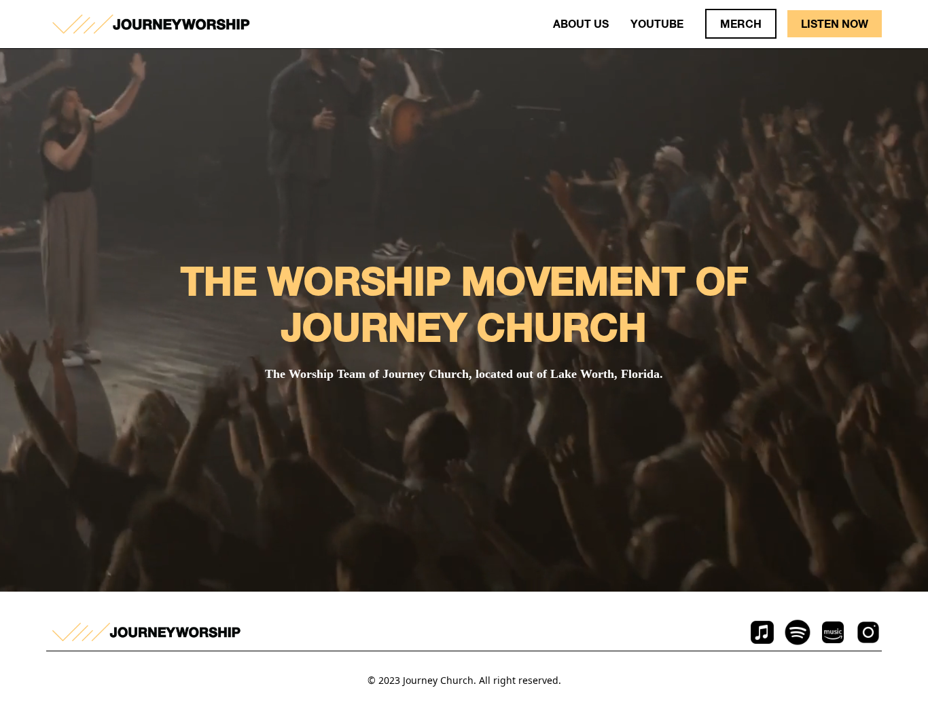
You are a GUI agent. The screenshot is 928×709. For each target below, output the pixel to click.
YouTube (656, 23)
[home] (150, 24)
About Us (581, 23)
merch (741, 23)
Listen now (834, 23)
